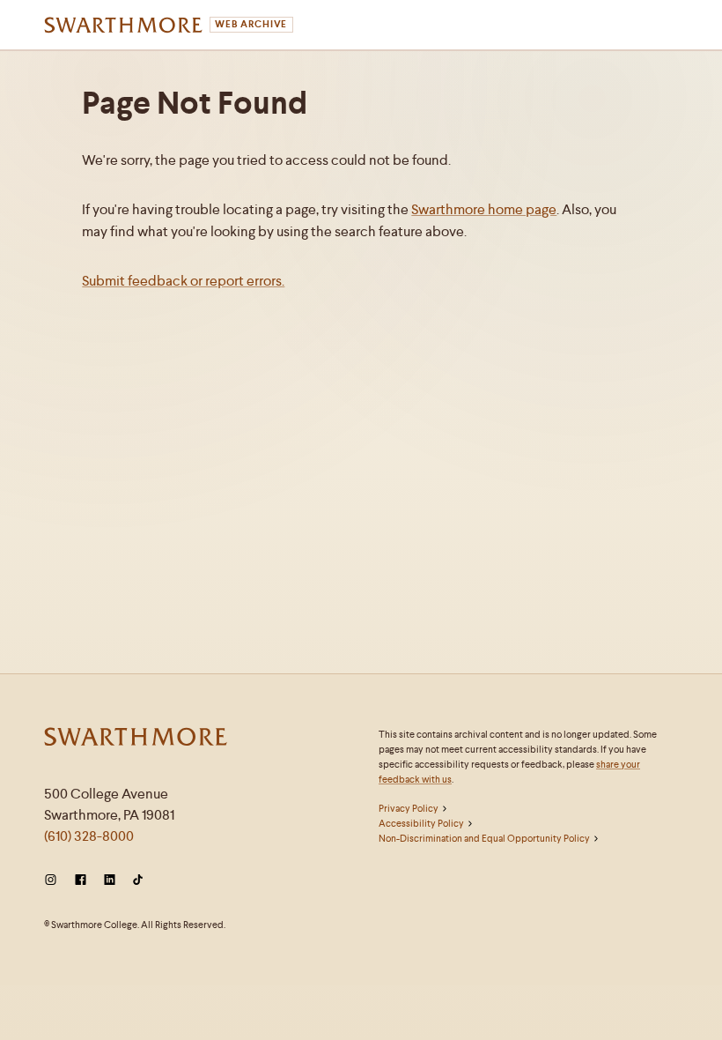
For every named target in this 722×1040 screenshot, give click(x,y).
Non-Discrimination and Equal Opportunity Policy (484, 838)
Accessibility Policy (421, 823)
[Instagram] (54, 880)
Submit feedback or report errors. (183, 280)
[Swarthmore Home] (136, 738)
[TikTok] (138, 880)
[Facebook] (80, 880)
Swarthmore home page (483, 209)
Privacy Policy (408, 808)
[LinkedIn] (109, 880)
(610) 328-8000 (89, 836)
